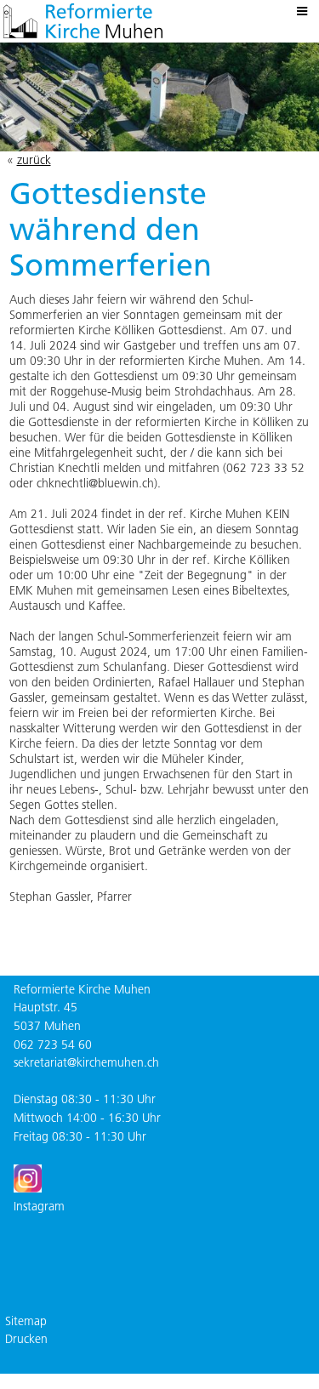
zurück (34, 160)
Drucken (26, 1338)
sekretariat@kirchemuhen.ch (86, 1062)
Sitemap (26, 1321)
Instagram (39, 1206)
